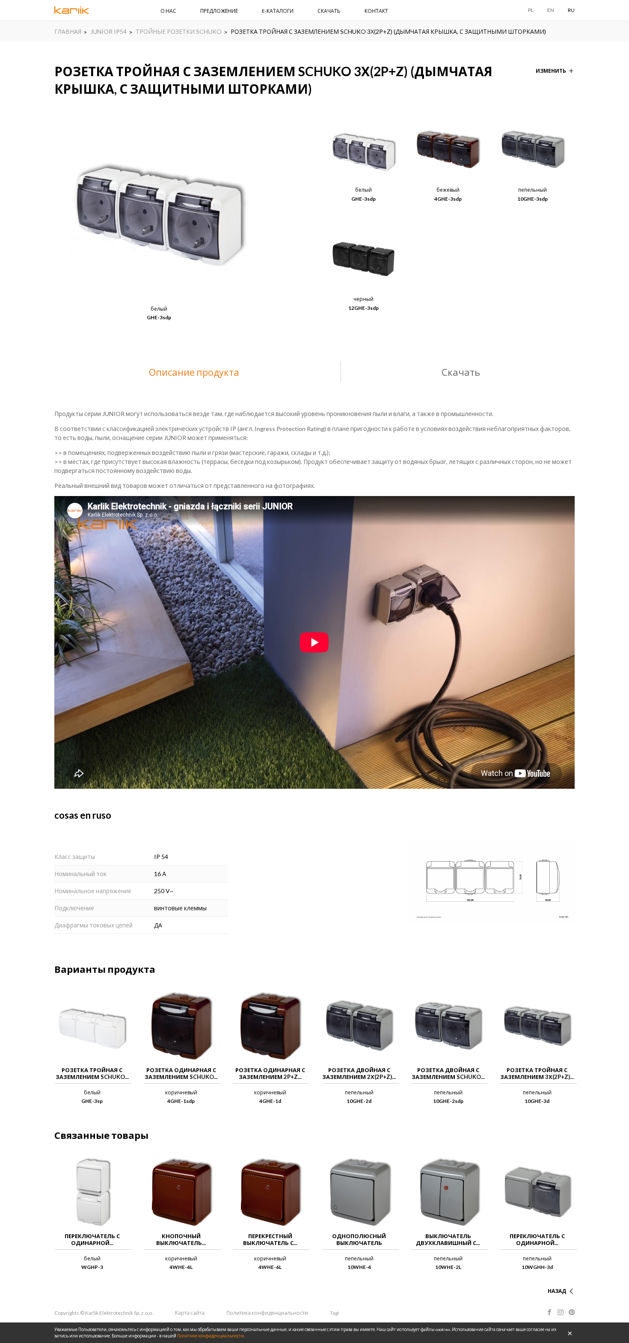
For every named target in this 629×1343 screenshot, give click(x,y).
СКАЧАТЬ (329, 11)
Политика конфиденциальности (267, 1313)
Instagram (561, 1312)
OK (570, 1332)
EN (550, 10)
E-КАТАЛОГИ (278, 11)
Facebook (549, 1312)
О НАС (168, 11)
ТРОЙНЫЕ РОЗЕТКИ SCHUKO (179, 31)
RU (571, 10)
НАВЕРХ (556, 1281)
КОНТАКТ (376, 11)
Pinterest (572, 1312)
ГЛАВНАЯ (67, 31)
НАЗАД (557, 1291)
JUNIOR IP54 (108, 31)
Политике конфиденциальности (210, 1335)
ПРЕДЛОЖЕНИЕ (219, 11)
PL (531, 10)
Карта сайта (190, 1313)
